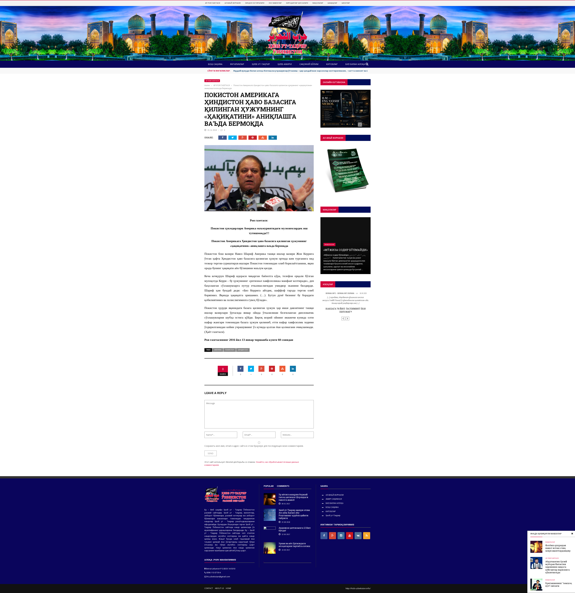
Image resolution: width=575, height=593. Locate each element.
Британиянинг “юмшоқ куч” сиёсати (558, 584)
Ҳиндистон (243, 350)
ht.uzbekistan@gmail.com (218, 576)
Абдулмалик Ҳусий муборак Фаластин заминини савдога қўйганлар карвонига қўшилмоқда (557, 567)
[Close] (572, 533)
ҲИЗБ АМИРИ (285, 64)
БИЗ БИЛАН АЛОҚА (355, 64)
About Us (219, 588)
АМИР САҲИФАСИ (334, 499)
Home (228, 588)
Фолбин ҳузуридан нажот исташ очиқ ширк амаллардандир (558, 548)
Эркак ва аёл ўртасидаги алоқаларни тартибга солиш (294, 545)
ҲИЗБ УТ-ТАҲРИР (261, 64)
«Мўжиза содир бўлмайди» (345, 250)
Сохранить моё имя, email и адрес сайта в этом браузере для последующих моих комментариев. (254, 445)
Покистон (229, 350)
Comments (283, 486)
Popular (269, 486)
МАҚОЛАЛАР (318, 3)
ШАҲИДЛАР (332, 3)
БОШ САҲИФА (215, 64)
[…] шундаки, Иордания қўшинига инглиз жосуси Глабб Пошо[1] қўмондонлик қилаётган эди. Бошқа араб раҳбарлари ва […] (345, 300)
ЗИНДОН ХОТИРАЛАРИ (254, 3)
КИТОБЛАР (332, 64)
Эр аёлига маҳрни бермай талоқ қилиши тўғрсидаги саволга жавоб (293, 497)
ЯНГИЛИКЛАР (237, 64)
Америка (217, 350)
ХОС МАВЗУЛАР (275, 3)
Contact (208, 588)
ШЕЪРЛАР (346, 3)
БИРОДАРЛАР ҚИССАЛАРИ (297, 3)
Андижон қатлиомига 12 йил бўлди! (295, 529)
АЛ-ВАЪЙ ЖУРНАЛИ (233, 3)
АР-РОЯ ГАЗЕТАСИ (212, 3)
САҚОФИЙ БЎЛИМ (308, 64)
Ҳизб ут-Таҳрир (333, 515)
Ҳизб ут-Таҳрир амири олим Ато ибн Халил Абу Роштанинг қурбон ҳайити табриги (294, 514)
